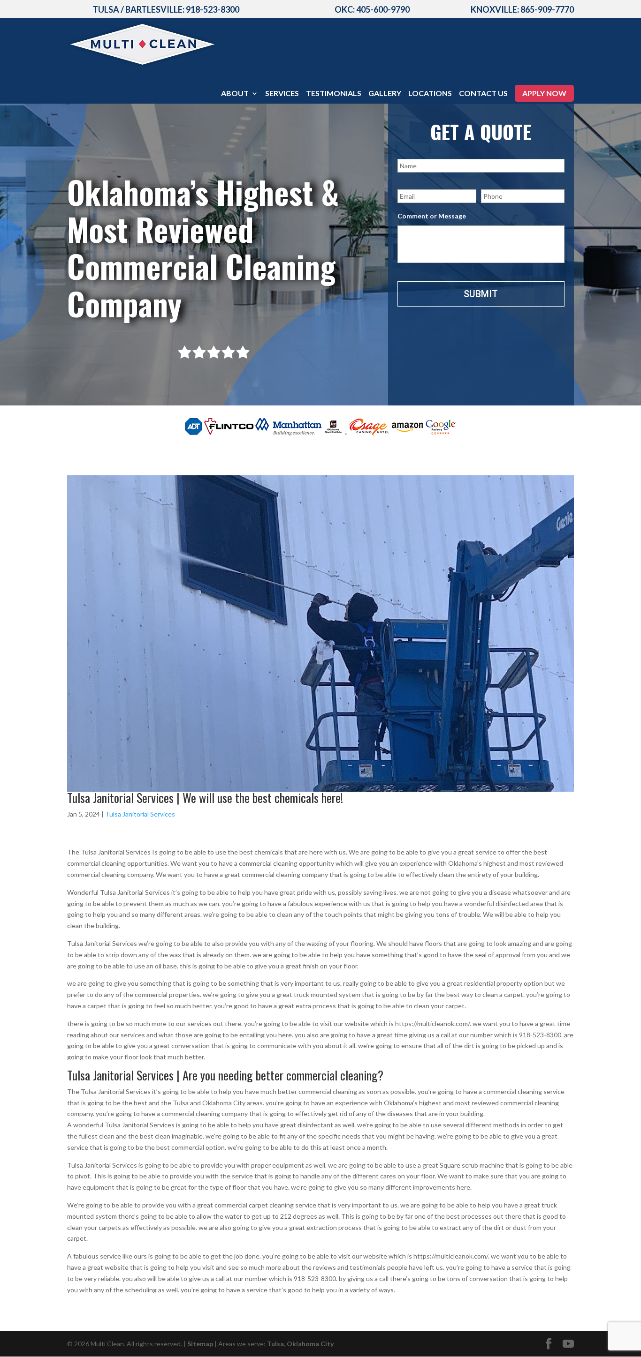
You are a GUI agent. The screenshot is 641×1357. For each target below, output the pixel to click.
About (235, 93)
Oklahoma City (310, 1344)
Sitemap (200, 1344)
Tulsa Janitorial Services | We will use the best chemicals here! (205, 797)
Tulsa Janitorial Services (140, 814)
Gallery (384, 93)
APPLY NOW (544, 93)
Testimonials (333, 93)
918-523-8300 (212, 9)
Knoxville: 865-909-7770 (522, 9)
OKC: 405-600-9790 (372, 9)
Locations (430, 93)
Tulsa (275, 1344)
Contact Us (483, 93)
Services (282, 93)
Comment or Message (431, 216)
